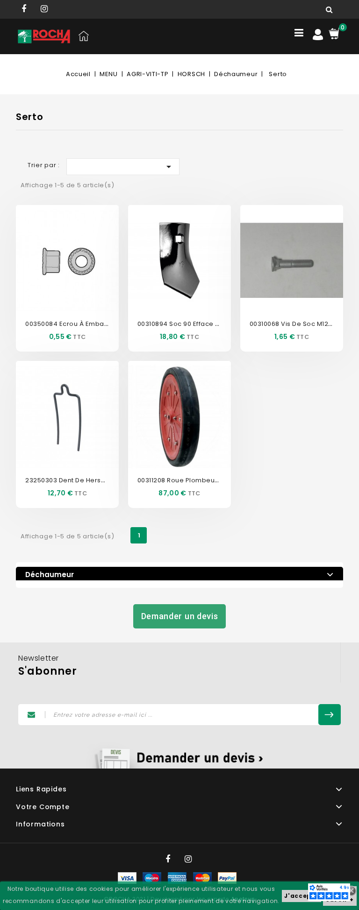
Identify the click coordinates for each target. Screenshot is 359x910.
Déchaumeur (49, 574)
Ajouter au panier (77, 275)
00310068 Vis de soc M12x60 (294, 323)
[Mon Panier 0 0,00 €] (334, 33)
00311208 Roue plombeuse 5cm (188, 480)
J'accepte (301, 896)
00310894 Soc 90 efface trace (185, 323)
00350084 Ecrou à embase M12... (77, 323)
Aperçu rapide (57, 247)
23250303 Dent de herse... (67, 480)
